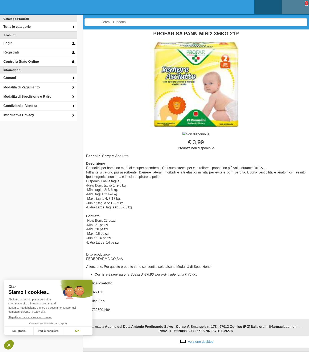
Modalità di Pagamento (21, 87)
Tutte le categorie (17, 26)
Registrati (11, 52)
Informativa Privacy (18, 115)
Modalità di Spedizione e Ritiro (27, 96)
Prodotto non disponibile (196, 148)
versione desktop (201, 341)
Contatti (9, 78)
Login (8, 43)
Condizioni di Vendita (20, 106)
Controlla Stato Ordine (21, 61)
